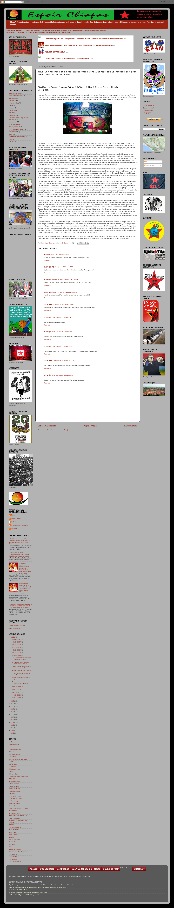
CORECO (12, 779)
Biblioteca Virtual (148, 110)
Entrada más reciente (47, 426)
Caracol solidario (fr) (15, 749)
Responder (47, 260)
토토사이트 (47, 317)
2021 (12, 637)
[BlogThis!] (80, 243)
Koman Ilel (12, 793)
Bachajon (11, 100)
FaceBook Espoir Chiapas (17, 625)
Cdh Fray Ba (13, 756)
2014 (12, 717)
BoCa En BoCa (13, 103)
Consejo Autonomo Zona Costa (18, 776)
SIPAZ (10, 847)
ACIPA (11, 742)
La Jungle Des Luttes (15, 798)
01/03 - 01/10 (16, 697)
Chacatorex (12, 766)
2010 (12, 727)
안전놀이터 (47, 375)
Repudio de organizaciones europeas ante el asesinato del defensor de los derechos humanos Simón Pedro (25, 568)
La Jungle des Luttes (15, 796)
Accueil (33, 869)
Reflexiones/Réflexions (16, 129)
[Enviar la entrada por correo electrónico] (72, 243)
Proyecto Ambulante (15, 827)
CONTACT (139, 869)
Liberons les (12, 806)
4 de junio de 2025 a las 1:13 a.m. (65, 267)
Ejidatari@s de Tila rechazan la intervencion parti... (21, 667)
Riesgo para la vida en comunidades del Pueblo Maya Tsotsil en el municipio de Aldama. (19, 554)
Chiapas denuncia (14, 769)
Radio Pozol (12, 832)
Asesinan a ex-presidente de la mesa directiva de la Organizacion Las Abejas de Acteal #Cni (25, 588)
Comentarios (150, 165)
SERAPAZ (12, 844)
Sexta (10, 134)
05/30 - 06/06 (16, 647)
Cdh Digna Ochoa (14, 754)
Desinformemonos (14, 781)
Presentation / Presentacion (19, 525)
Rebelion (11, 837)
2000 (12, 733)
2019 (12, 703)
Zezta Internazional (15, 861)
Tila (10, 139)
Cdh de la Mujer (13, 752)
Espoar (13, 515)
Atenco (11, 747)
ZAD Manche (13, 856)
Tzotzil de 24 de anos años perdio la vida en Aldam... (20, 682)
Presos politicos (13, 127)
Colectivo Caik (13, 774)
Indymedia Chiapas (15, 791)
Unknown (14, 528)
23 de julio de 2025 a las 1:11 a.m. (62, 317)
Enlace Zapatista (14, 784)
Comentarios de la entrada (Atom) (57, 430)
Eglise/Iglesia (13, 110)
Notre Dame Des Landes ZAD (18, 815)
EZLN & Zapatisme (82, 869)
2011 (12, 725)
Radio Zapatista (13, 834)
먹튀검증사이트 (49, 254)
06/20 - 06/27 (16, 642)
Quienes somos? (148, 108)
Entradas (149, 162)
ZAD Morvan (13, 859)
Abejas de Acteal (14, 93)
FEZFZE (14, 521)
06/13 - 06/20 (16, 644)
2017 (12, 709)
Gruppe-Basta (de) (14, 788)
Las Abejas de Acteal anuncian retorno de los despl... (21, 658)
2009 (12, 730)
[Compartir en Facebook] (85, 243)
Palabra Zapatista (14, 818)
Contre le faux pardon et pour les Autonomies (21, 674)
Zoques (11, 141)
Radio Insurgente (14, 829)
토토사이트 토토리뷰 (50, 279)
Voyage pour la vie (17, 686)
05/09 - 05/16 (16, 655)
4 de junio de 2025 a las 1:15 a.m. (67, 292)
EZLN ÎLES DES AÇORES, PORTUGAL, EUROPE (24, 895)
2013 (12, 719)
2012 (12, 722)
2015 (12, 714)
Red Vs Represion (14, 839)
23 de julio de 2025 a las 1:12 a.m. (62, 332)
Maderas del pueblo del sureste (18, 808)
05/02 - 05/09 (16, 689)
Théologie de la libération (16, 136)
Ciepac (11, 771)
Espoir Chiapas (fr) (14, 628)
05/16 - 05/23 (16, 652)
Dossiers (11, 108)
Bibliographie (147, 113)
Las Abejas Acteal (14, 803)
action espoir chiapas (15, 95)
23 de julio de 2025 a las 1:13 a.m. (63, 360)
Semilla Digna (13, 131)
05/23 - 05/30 (16, 650)
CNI (10, 105)
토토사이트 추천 (49, 267)
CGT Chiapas (13, 764)
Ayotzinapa (12, 98)
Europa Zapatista (14, 786)
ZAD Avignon (13, 854)
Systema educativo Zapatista (18, 852)
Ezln (10, 113)
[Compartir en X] (83, 243)
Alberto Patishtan (14, 744)
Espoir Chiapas (49, 243)
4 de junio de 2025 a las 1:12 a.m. (65, 254)
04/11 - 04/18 (16, 695)
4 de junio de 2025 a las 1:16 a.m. (63, 304)
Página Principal (90, 426)
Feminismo (12, 115)
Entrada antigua (130, 426)
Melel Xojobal (13, 810)
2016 (12, 711)
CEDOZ (11, 761)
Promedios (12, 824)
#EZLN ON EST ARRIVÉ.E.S (17, 890)
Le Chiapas (63, 869)
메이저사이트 (48, 304)
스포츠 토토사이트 (50, 292)
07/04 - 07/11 (16, 639)
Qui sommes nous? (149, 105)
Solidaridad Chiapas (15, 849)
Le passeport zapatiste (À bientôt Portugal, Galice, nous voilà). (28, 892)
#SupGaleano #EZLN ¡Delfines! (21, 670)
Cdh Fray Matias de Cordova (18, 759)
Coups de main (111, 869)
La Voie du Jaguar (14, 801)
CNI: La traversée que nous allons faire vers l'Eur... (20, 663)
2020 (12, 701)
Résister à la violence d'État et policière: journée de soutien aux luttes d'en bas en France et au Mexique (19, 541)
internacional (12, 122)
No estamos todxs (14, 813)
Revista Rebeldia (14, 842)
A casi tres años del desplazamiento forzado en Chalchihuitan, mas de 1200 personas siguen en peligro (20, 605)
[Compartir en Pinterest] (88, 243)
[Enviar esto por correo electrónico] (78, 243)
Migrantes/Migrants (15, 124)
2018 (12, 706)
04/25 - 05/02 (16, 692)
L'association (47, 869)
